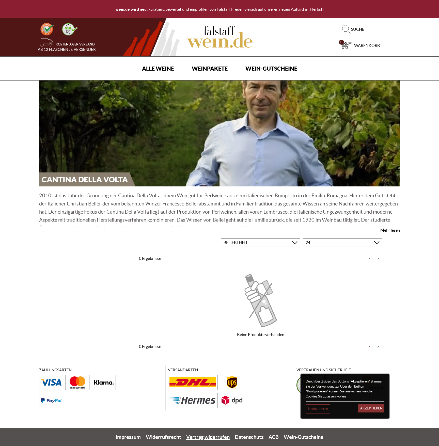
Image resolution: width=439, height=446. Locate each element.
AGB (274, 437)
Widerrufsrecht (163, 437)
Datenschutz (249, 437)
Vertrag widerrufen (208, 437)
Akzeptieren (371, 408)
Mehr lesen (390, 230)
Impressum (128, 437)
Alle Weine (158, 68)
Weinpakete (210, 68)
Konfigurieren (318, 409)
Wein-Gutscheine (271, 68)
